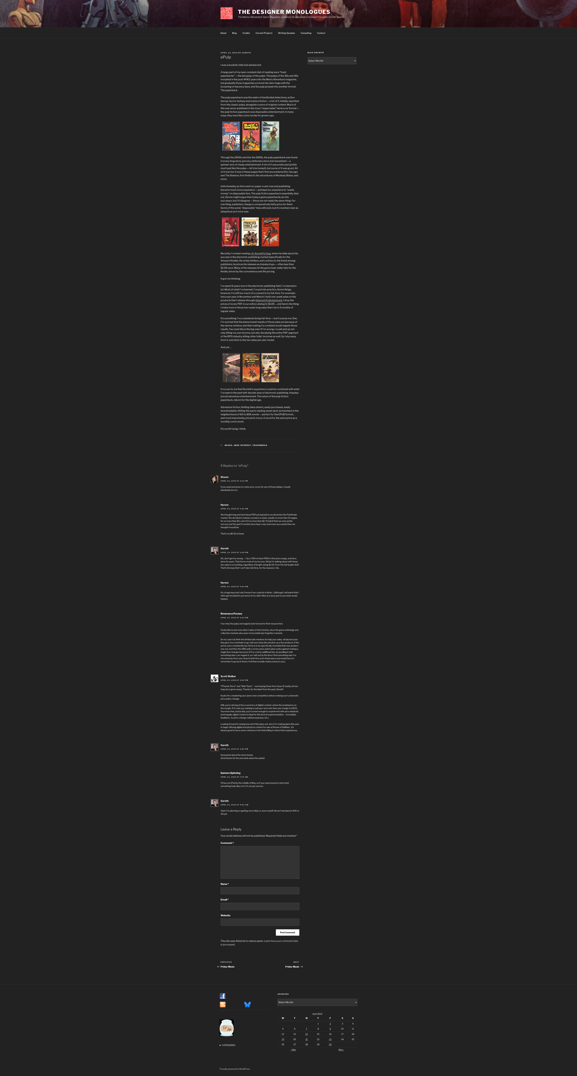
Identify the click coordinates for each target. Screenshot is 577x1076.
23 (330, 1039)
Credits (246, 33)
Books (229, 445)
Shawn (225, 477)
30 (330, 1044)
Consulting (306, 33)
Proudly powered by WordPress (235, 1069)
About (223, 33)
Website (225, 915)
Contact (321, 33)
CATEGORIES (228, 1045)
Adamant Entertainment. (269, 300)
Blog (234, 33)
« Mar (293, 1049)
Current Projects (264, 33)
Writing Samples (286, 33)
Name (225, 884)
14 (306, 1034)
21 (306, 1039)
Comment (227, 843)
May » (341, 1049)
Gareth (246, 53)
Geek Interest (242, 445)
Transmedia (260, 445)
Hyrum (225, 504)
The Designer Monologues (284, 12)
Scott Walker (228, 676)
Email (225, 899)
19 (283, 1039)
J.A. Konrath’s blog (260, 253)
